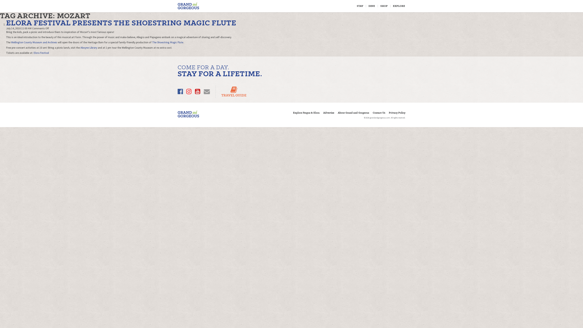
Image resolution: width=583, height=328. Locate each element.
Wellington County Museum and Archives (34, 42)
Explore (399, 6)
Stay (360, 6)
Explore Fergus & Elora (306, 112)
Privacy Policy (397, 112)
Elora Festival (41, 53)
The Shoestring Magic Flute (167, 42)
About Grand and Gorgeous (353, 112)
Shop (384, 6)
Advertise (328, 112)
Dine (371, 6)
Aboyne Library (88, 47)
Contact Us (379, 112)
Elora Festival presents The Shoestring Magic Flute (121, 23)
